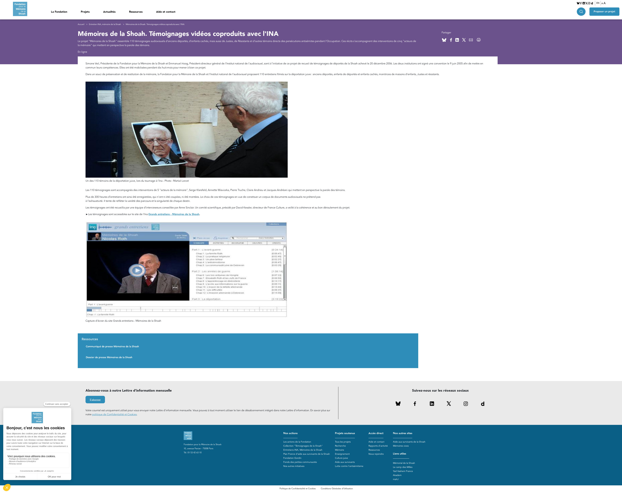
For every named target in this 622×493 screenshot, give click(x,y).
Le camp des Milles (402, 467)
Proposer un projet (604, 11)
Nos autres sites (402, 433)
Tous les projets (343, 442)
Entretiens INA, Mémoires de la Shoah (302, 450)
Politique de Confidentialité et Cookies (298, 488)
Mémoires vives (401, 446)
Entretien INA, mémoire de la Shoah (105, 24)
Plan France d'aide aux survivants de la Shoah (306, 454)
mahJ (395, 479)
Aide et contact (165, 12)
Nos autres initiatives (293, 466)
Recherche (340, 446)
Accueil (81, 24)
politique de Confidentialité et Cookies (114, 414)
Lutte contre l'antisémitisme (349, 466)
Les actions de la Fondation (297, 442)
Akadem (397, 475)
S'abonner (95, 400)
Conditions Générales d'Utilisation (337, 488)
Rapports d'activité (378, 446)
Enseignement (342, 454)
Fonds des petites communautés (300, 462)
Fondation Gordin (292, 458)
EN (597, 3)
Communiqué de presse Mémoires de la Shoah (112, 346)
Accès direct (376, 433)
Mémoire (339, 450)
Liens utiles (399, 454)
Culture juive (341, 458)
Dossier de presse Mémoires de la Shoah (109, 357)
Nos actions (290, 433)
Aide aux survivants (345, 462)
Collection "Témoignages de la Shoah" (303, 446)
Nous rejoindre (376, 454)
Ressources (136, 12)
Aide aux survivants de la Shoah (409, 442)
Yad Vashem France (403, 471)
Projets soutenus (345, 433)
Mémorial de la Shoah (404, 463)
